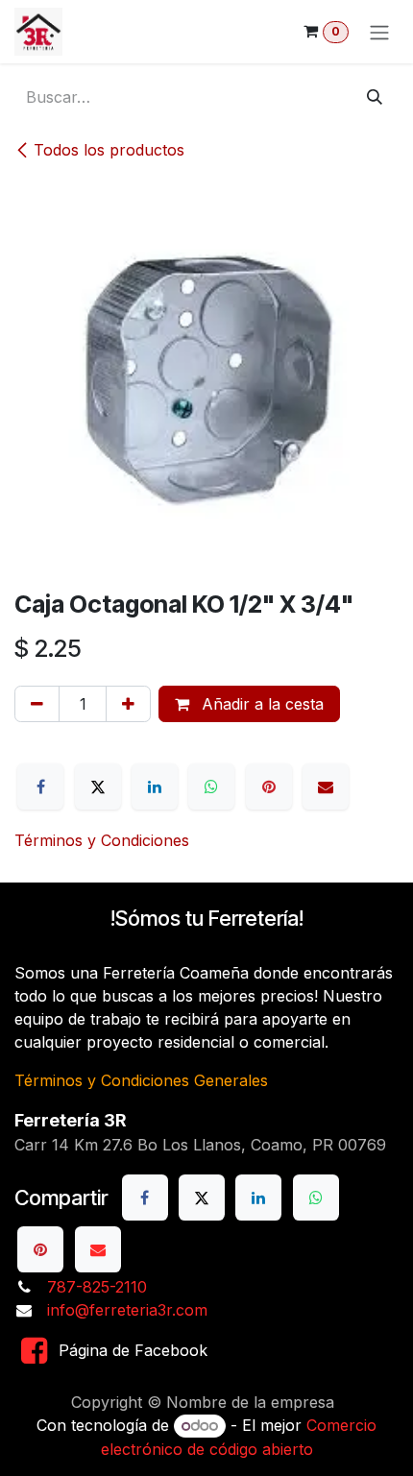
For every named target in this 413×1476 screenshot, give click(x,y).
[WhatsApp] (211, 786)
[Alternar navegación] (379, 32)
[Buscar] (375, 97)
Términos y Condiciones (101, 840)
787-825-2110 (97, 1286)
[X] (98, 786)
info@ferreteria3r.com (127, 1309)
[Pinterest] (269, 786)
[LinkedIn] (155, 786)
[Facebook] (40, 786)
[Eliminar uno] (37, 704)
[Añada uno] (128, 704)
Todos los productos (109, 149)
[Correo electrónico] (326, 786)
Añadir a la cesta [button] (260, 704)
